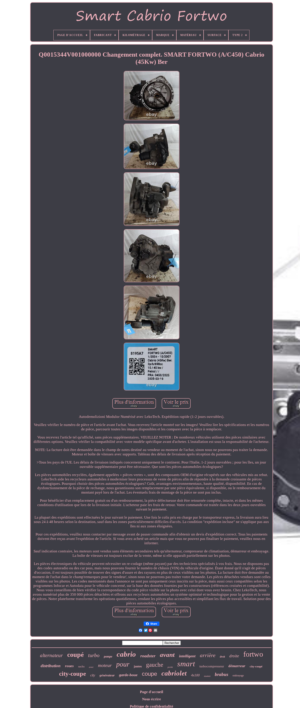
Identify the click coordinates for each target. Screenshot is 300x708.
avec (91, 667)
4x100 (195, 675)
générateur (107, 675)
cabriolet (174, 673)
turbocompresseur (211, 666)
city (92, 675)
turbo (93, 655)
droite (234, 656)
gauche (154, 664)
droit (222, 656)
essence (207, 676)
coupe (149, 673)
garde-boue (128, 675)
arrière (207, 655)
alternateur (51, 655)
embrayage (238, 675)
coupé (75, 654)
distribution (51, 665)
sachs (81, 666)
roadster (147, 655)
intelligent (187, 656)
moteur (105, 665)
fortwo (253, 654)
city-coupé (256, 666)
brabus (221, 674)
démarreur (236, 666)
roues (69, 666)
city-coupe (72, 673)
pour (122, 664)
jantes (138, 666)
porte (170, 667)
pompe (108, 656)
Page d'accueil (151, 692)
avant (167, 654)
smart (186, 663)
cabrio (126, 654)
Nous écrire (151, 699)
